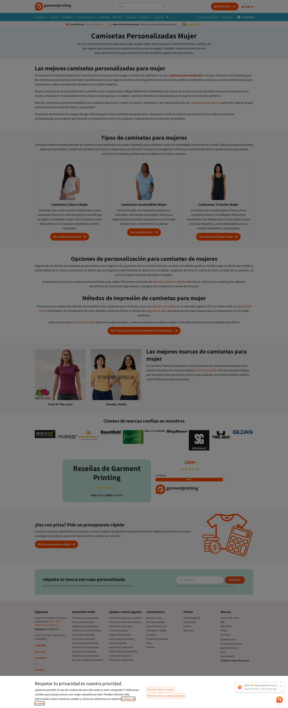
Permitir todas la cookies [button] (160, 689)
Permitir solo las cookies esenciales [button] (166, 695)
